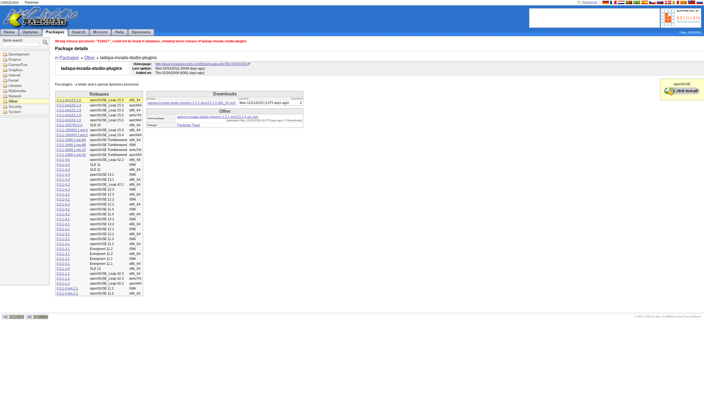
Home (9, 32)
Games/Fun (18, 65)
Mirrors (100, 32)
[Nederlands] (620, 2)
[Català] (683, 2)
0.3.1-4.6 (63, 160)
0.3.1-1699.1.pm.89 (71, 140)
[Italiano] (675, 2)
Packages (55, 32)
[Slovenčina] (659, 2)
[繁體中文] (691, 2)
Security (15, 107)
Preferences (589, 2)
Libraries (15, 86)
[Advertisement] (594, 17)
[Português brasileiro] (636, 2)
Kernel (14, 80)
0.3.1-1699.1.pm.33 (71, 150)
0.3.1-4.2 (63, 184)
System (15, 112)
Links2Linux (10, 2)
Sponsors (141, 32)
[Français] (613, 2)
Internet (15, 75)
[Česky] (652, 2)
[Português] (628, 2)
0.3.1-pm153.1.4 (69, 105)
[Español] (644, 2)
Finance (15, 59)
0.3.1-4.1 (63, 219)
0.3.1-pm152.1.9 (69, 110)
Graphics (16, 70)
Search (79, 32)
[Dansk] (667, 2)
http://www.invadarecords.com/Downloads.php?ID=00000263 (201, 64)
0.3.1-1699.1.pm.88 (71, 145)
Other (13, 101)
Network (15, 96)
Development (19, 54)
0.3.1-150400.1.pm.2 (72, 135)
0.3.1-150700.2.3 (69, 125)
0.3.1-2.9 (63, 269)
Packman (32, 2)
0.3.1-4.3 (63, 175)
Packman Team (188, 125)
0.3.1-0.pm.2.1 (67, 288)
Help (119, 32)
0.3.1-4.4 (63, 165)
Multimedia (17, 91)
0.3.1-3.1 (63, 229)
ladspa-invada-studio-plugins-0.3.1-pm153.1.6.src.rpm (217, 117)
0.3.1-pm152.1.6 (69, 115)
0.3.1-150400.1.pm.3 (72, 130)
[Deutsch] (605, 2)
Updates (30, 32)
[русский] (699, 2)
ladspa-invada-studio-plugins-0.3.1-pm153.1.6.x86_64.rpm (192, 103)
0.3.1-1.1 (63, 274)
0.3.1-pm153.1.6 (69, 100)
